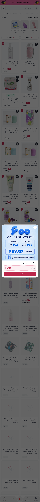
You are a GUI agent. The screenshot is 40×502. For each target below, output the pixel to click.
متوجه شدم (20, 274)
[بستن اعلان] (35, 227)
